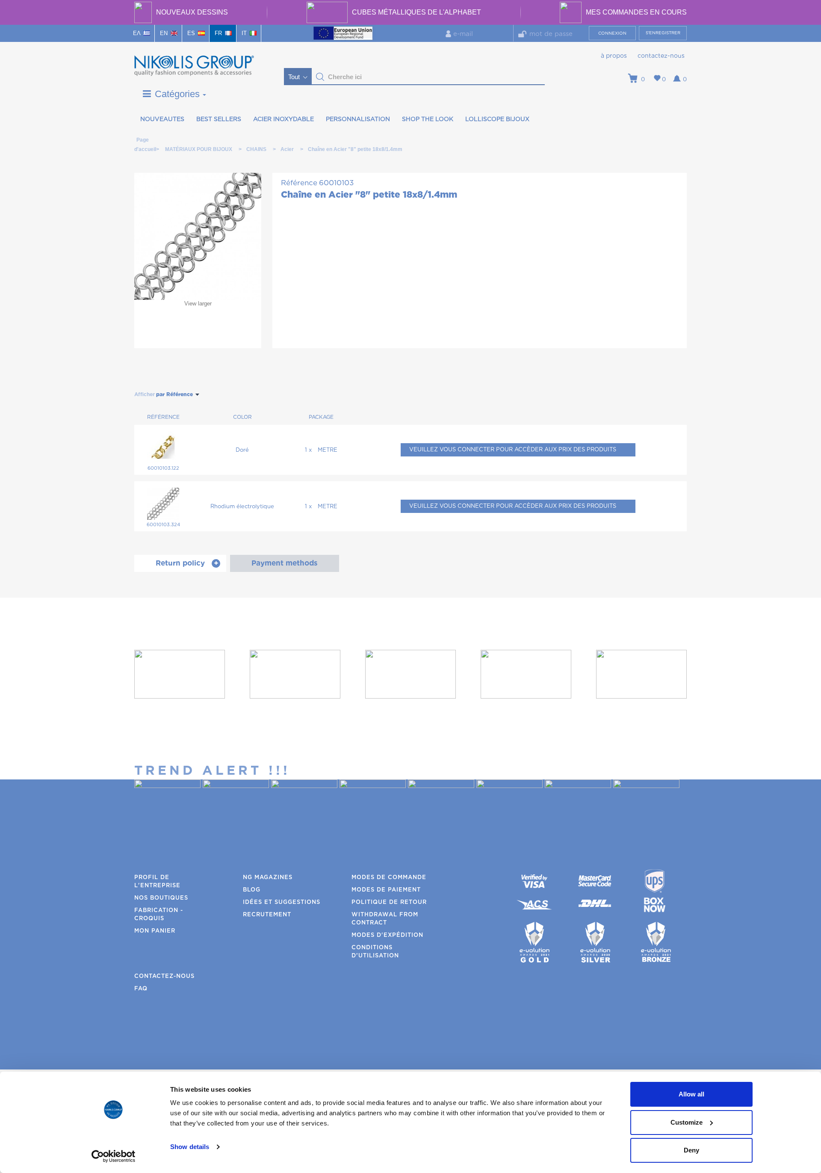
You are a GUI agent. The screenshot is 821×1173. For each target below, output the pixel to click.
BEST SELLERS (218, 119)
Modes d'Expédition (387, 935)
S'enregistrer (663, 33)
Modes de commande (388, 877)
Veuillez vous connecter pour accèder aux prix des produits (512, 450)
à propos (614, 56)
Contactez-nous (661, 56)
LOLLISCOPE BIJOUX (497, 119)
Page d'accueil (142, 141)
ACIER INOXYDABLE (283, 119)
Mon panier (154, 931)
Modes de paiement (386, 890)
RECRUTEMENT (267, 915)
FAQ (141, 989)
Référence (299, 183)
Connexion (612, 33)
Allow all (691, 1094)
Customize (686, 1122)
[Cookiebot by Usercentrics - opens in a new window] (113, 1156)
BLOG (251, 890)
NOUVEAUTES (162, 119)
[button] (320, 77)
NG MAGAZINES (267, 877)
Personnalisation (358, 119)
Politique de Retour (389, 902)
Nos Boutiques (161, 898)
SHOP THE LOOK (427, 119)
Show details (189, 1146)
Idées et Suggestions (281, 902)
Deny (691, 1150)
